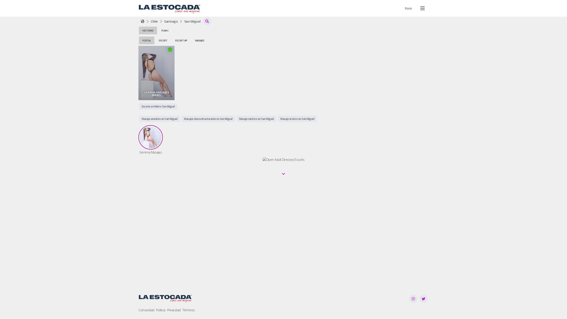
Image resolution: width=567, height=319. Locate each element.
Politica (160, 310)
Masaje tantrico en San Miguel (256, 119)
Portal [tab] (146, 40)
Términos (189, 310)
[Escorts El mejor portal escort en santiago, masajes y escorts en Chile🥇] (142, 21)
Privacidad (174, 310)
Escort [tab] (163, 40)
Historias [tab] (147, 30)
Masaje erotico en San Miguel (297, 119)
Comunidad (146, 310)
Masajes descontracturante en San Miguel (208, 119)
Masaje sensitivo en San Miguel (159, 119)
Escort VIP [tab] (181, 40)
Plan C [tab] (165, 30)
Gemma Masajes (156, 92)
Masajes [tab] (199, 40)
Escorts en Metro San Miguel (158, 106)
